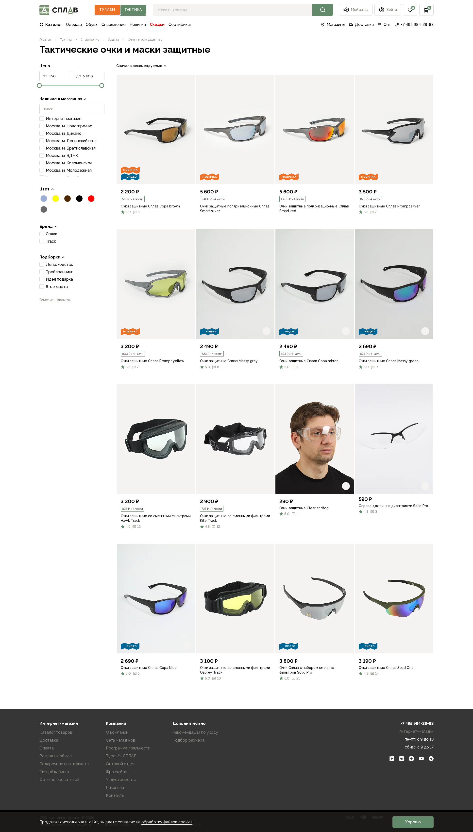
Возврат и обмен (55, 756)
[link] (156, 129)
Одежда (74, 24)
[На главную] (58, 10)
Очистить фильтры (55, 300)
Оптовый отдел (120, 764)
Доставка (364, 24)
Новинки (138, 24)
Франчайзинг (118, 771)
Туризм (107, 10)
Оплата (46, 748)
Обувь (92, 24)
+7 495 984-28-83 (417, 24)
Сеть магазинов (120, 740)
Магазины (336, 24)
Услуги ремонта (121, 779)
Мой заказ (359, 10)
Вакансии (115, 787)
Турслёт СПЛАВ (121, 756)
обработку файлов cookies (166, 822)
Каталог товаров (55, 732)
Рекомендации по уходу (195, 732)
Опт (387, 24)
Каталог (53, 24)
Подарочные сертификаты (64, 764)
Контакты (115, 795)
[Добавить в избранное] (187, 176)
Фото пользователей (59, 779)
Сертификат (180, 24)
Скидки (157, 24)
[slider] (39, 85)
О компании (117, 732)
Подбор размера (188, 740)
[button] (410, 10)
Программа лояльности (128, 748)
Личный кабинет (54, 771)
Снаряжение (113, 24)
